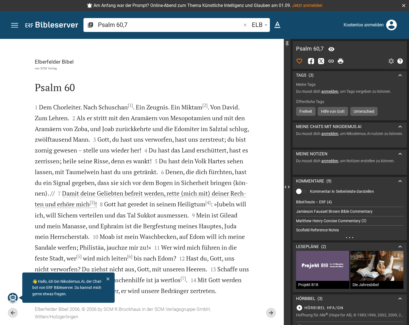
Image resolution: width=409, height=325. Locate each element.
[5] (79, 256)
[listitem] (350, 202)
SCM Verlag (48, 68)
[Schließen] (108, 278)
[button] (403, 5)
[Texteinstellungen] (277, 25)
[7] (183, 278)
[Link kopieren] (331, 61)
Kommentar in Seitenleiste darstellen (342, 191)
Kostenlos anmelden (364, 25)
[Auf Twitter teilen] (321, 61)
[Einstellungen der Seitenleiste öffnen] (391, 61)
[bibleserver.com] (51, 26)
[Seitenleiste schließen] (287, 187)
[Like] (299, 61)
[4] (208, 202)
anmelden (329, 91)
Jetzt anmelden (307, 5)
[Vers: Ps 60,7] (331, 49)
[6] (129, 256)
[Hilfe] (400, 61)
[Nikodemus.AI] (13, 298)
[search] (170, 24)
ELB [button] (257, 24)
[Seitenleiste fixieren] (287, 44)
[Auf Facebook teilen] (311, 61)
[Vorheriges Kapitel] (13, 313)
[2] (205, 105)
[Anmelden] (391, 25)
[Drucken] (340, 61)
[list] (350, 216)
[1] (130, 105)
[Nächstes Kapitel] (271, 313)
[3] (92, 202)
